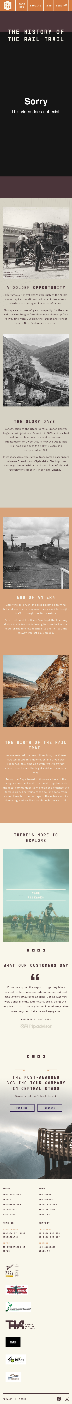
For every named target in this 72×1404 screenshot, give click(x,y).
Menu (59, 5)
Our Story (45, 1195)
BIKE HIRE (9, 1215)
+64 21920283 (47, 1247)
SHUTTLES (44, 1215)
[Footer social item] (59, 1399)
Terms (22, 1399)
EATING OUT (10, 1210)
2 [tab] (33, 950)
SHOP (48, 5)
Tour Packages (12, 1195)
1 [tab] (28, 950)
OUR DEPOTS (46, 1200)
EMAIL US (44, 1251)
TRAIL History (48, 1205)
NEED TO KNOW (47, 1210)
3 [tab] (38, 950)
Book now (22, 5)
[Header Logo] (8, 5)
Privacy (8, 1399)
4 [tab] (44, 950)
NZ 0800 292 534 (49, 1233)
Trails (7, 1200)
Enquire (50, 1108)
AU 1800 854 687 (49, 1237)
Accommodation (12, 1205)
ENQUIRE (35, 5)
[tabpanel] (36, 895)
